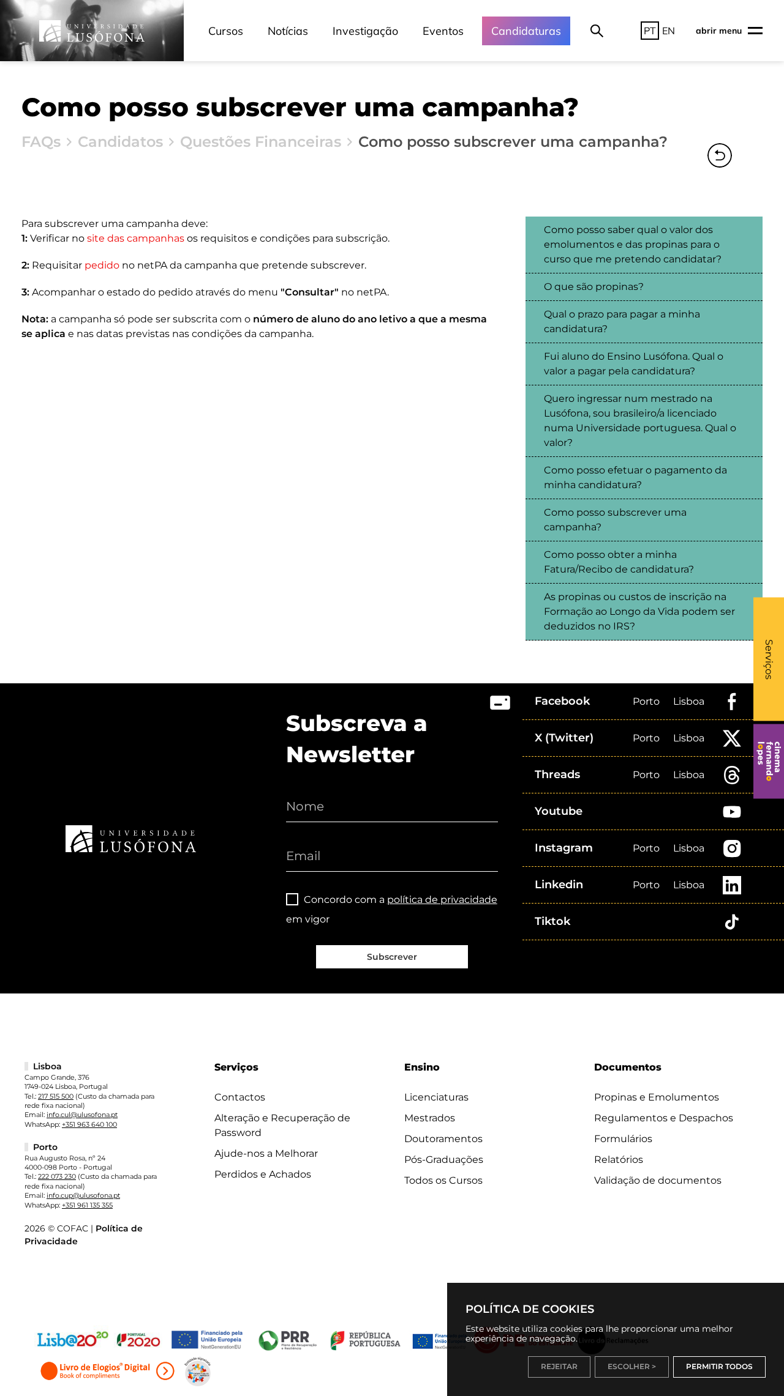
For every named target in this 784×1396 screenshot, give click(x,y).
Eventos (443, 31)
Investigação (365, 31)
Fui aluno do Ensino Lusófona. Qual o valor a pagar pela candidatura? (633, 364)
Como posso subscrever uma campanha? (615, 520)
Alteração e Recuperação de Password (282, 1125)
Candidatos (120, 142)
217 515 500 (56, 1096)
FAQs (41, 142)
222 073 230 (57, 1176)
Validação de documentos (658, 1180)
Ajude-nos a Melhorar (266, 1153)
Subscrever (392, 956)
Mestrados (429, 1118)
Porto (646, 701)
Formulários (623, 1139)
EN (668, 30)
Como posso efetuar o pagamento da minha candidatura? (635, 477)
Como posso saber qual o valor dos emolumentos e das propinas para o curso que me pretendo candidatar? (633, 244)
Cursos (225, 31)
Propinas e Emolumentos (656, 1097)
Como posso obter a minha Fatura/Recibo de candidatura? (619, 562)
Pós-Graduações (443, 1159)
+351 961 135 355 (87, 1205)
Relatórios (618, 1159)
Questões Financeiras (260, 142)
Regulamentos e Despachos (663, 1118)
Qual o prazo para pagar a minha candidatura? (622, 321)
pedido (102, 265)
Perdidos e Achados (262, 1174)
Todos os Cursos (443, 1180)
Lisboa (688, 701)
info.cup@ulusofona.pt (83, 1195)
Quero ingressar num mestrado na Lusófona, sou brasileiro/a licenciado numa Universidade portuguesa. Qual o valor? (640, 420)
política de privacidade (442, 899)
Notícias (288, 31)
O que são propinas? (594, 286)
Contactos (239, 1097)
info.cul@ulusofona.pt (82, 1114)
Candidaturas (526, 31)
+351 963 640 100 (89, 1124)
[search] (596, 30)
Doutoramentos (443, 1139)
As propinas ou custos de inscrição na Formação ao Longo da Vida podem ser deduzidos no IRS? (639, 611)
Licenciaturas (436, 1097)
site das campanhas (135, 238)
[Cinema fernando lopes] (768, 761)
